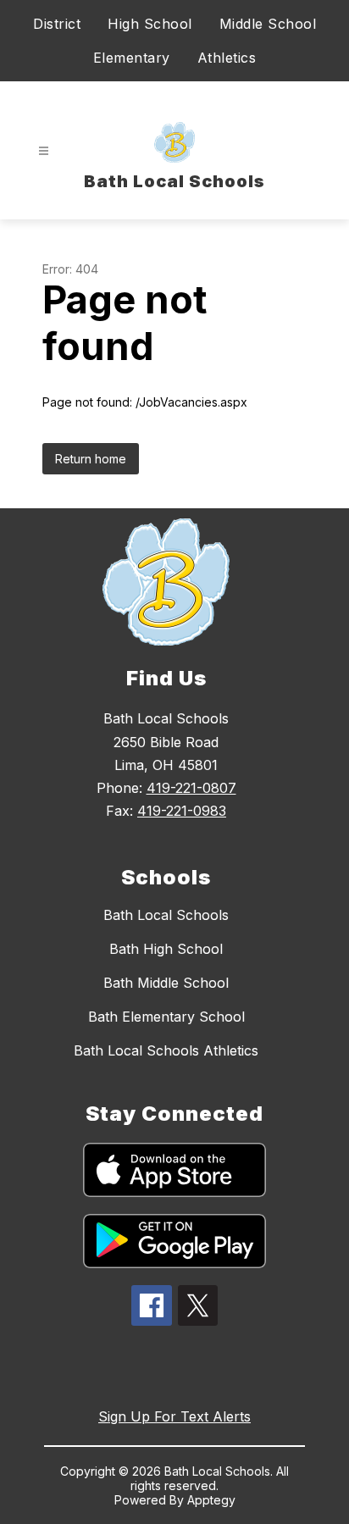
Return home (90, 459)
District (56, 23)
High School (150, 23)
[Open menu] (43, 151)
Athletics (227, 57)
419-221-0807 (191, 787)
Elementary (131, 57)
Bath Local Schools (166, 914)
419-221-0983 (181, 810)
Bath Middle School (166, 982)
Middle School (268, 23)
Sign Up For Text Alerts (174, 1416)
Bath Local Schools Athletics (166, 1050)
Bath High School (166, 948)
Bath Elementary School (166, 1016)
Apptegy (211, 1500)
